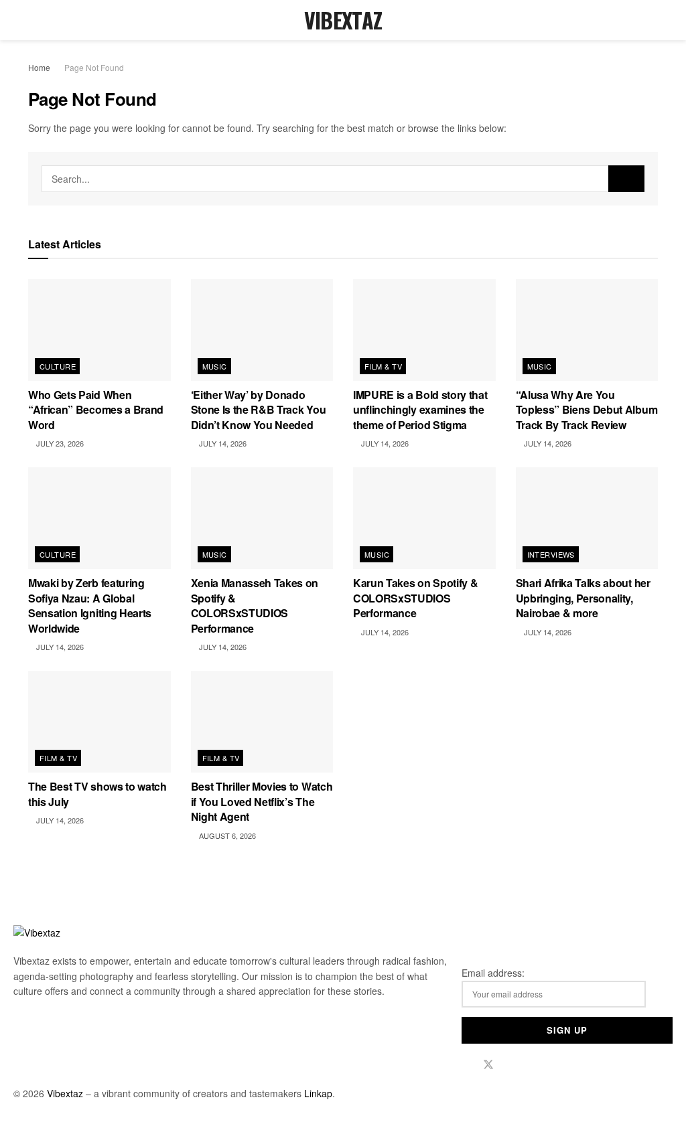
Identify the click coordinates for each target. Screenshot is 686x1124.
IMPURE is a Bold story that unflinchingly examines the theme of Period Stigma (420, 409)
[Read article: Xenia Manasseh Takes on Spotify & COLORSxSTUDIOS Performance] (262, 518)
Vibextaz (65, 1093)
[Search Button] (652, 20)
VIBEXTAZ (343, 20)
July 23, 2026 (59, 443)
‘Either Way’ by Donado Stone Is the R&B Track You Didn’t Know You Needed (258, 409)
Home (39, 67)
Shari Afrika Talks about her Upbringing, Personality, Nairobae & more (583, 598)
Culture (58, 366)
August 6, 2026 (226, 835)
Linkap (318, 1093)
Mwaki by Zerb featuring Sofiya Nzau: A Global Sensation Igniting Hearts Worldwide (89, 605)
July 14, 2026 (222, 443)
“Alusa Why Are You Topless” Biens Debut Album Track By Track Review (587, 409)
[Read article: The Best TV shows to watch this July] (99, 722)
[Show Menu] (34, 20)
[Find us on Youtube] (533, 1064)
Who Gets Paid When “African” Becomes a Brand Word (95, 409)
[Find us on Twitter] (488, 1064)
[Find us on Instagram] (511, 1064)
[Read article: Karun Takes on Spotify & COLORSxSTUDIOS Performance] (424, 518)
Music (214, 366)
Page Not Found (94, 67)
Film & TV (383, 366)
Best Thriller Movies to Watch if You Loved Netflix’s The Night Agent (262, 801)
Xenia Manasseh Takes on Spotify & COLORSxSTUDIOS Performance (255, 605)
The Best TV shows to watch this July (97, 794)
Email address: (493, 972)
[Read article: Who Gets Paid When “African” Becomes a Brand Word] (99, 330)
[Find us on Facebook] (466, 1064)
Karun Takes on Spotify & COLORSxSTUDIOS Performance (415, 598)
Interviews (551, 554)
